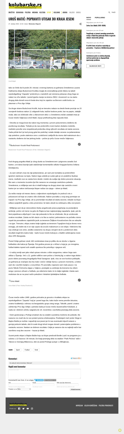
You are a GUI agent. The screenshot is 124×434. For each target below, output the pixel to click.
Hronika (35, 12)
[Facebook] (19, 408)
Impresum (79, 405)
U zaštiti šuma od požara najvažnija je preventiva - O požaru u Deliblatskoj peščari (100, 47)
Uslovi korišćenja (90, 405)
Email (34, 382)
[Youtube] (28, 408)
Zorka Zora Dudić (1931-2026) (96, 26)
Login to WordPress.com (50, 380)
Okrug (78, 12)
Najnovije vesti (95, 66)
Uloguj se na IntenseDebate (38, 380)
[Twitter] (23, 408)
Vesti (36, 350)
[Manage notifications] (119, 430)
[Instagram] (32, 408)
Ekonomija (19, 12)
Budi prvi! (29, 363)
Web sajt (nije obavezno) (64, 382)
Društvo (12, 12)
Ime (10, 382)
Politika (28, 12)
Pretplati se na (13, 389)
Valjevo (72, 12)
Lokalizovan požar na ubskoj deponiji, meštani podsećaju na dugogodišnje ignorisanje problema (98, 58)
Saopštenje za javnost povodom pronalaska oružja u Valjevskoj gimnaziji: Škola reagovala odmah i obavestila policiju (100, 35)
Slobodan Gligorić (35, 24)
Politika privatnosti (106, 405)
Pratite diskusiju (80, 358)
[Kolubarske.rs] (25, 4)
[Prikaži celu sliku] (79, 144)
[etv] (22, 403)
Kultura (42, 12)
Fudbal (27, 350)
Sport (49, 12)
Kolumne (57, 12)
